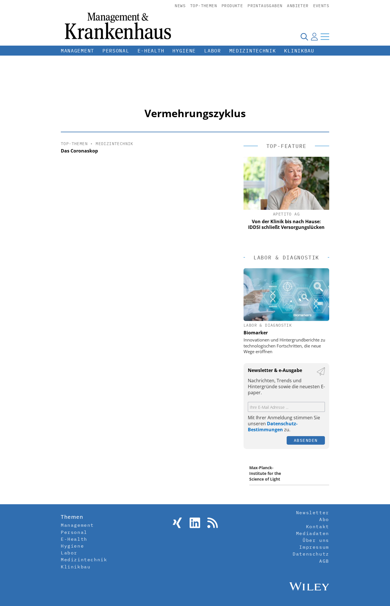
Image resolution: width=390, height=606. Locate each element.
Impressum (314, 547)
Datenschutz (311, 554)
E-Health (151, 51)
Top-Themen (203, 5)
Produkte (232, 5)
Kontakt (317, 526)
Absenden (306, 440)
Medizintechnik (252, 51)
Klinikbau (299, 51)
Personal (115, 51)
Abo (324, 519)
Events (321, 5)
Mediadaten (312, 533)
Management (77, 51)
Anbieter (297, 5)
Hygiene (184, 51)
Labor (212, 51)
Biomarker (256, 333)
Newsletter (312, 512)
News (180, 5)
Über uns (316, 540)
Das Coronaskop (79, 151)
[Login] (314, 36)
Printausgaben (265, 5)
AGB (324, 561)
